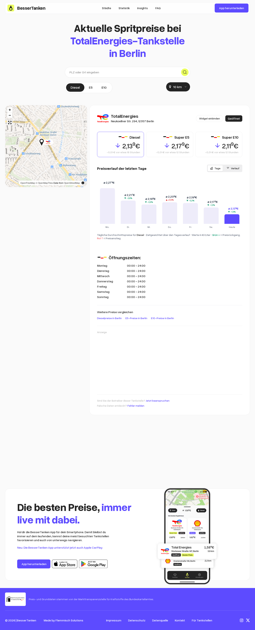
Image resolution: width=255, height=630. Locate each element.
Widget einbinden (209, 118)
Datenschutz (136, 620)
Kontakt (180, 620)
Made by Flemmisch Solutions (63, 620)
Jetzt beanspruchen (158, 400)
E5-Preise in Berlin (136, 318)
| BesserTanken (26, 620)
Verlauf (235, 168)
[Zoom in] (10, 110)
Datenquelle (160, 620)
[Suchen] (185, 72)
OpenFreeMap (27, 182)
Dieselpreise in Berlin (109, 318)
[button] (53, 142)
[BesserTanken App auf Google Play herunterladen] (93, 564)
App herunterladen (231, 8)
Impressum (113, 620)
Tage (217, 168)
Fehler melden (136, 405)
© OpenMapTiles (44, 182)
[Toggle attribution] (83, 183)
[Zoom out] (10, 115)
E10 (104, 87)
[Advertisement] (169, 362)
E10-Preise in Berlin (162, 318)
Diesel (75, 87)
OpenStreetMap (72, 182)
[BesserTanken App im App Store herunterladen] (64, 564)
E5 (91, 87)
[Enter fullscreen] (10, 122)
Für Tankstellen (202, 620)
